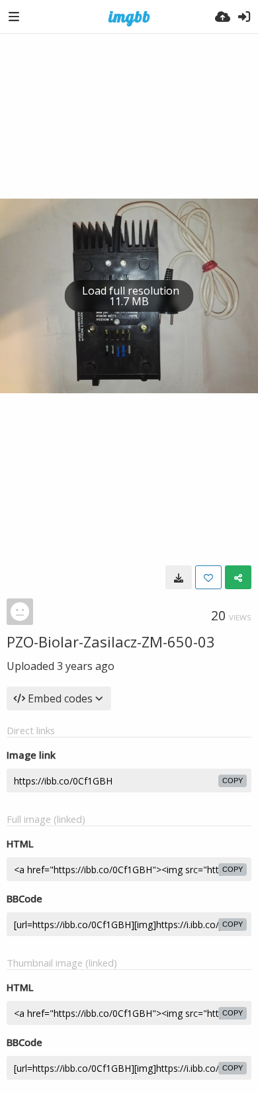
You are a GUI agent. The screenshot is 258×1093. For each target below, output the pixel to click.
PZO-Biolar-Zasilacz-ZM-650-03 (111, 641)
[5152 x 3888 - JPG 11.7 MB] (178, 577)
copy (232, 780)
